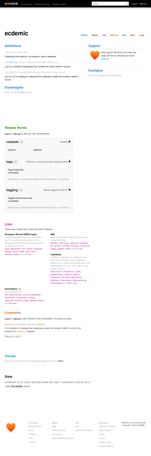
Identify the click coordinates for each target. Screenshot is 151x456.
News (55, 422)
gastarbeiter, (15, 248)
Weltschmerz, (77, 277)
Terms (101, 434)
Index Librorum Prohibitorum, (63, 271)
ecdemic (105, 58)
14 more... (28, 254)
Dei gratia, (66, 277)
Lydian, (78, 271)
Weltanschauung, (80, 280)
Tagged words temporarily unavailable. (20, 199)
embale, (32, 297)
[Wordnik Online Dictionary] (11, 3)
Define (84, 35)
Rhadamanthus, (57, 274)
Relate (95, 35)
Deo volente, (67, 280)
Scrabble (17, 386)
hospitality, (38, 248)
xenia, (28, 251)
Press (31, 430)
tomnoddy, (66, 245)
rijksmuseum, (65, 242)
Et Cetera (103, 422)
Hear (132, 35)
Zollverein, (69, 274)
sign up (17, 133)
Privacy (102, 438)
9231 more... (73, 283)
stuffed (68, 248)
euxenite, (9, 254)
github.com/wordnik (84, 430)
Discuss (114, 35)
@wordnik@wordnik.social (63, 438)
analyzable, (83, 242)
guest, (7, 248)
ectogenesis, (36, 294)
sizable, (53, 248)
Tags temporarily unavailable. (15, 171)
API (77, 426)
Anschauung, (56, 277)
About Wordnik (35, 426)
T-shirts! (32, 442)
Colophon (33, 434)
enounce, (26, 294)
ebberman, (19, 300)
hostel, (16, 251)
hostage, (9, 251)
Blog (54, 426)
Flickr (60, 360)
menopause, (85, 245)
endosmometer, (15, 294)
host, (23, 248)
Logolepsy (55, 254)
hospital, (30, 248)
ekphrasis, (34, 300)
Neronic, (77, 274)
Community (26, 4)
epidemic (37, 149)
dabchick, (75, 242)
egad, (27, 300)
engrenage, (10, 300)
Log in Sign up (139, 3)
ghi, (52, 245)
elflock (41, 300)
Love (141, 35)
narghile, (61, 248)
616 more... (13, 303)
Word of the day (42, 4)
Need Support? (105, 430)
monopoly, (75, 245)
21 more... (79, 248)
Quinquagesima (57, 283)
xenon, (34, 251)
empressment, (22, 297)
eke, (7, 294)
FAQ (31, 438)
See (124, 35)
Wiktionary (13, 62)
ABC (52, 234)
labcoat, (57, 245)
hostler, (22, 251)
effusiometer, (10, 297)
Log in (7, 133)
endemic (12, 149)
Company (33, 422)
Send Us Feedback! (107, 426)
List (104, 35)
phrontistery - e (12, 288)
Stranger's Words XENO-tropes (21, 234)
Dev (77, 422)
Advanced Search (106, 446)
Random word (59, 4)
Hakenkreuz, (55, 280)
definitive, (54, 242)
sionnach (9, 324)
